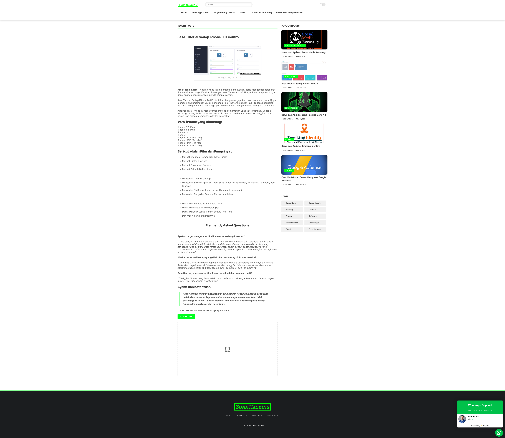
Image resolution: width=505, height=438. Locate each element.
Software (289, 139)
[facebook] (305, 18)
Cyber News (291, 203)
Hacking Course (200, 12)
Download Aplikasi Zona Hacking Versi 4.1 (303, 114)
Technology (314, 222)
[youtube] (326, 18)
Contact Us (241, 416)
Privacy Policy (272, 416)
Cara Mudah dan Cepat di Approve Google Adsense (303, 179)
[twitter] (309, 18)
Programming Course (224, 12)
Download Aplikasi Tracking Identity (300, 146)
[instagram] (322, 18)
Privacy (289, 216)
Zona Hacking (291, 77)
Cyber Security (315, 203)
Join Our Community (262, 12)
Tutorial (289, 170)
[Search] (250, 4)
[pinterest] (317, 18)
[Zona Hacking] (188, 6)
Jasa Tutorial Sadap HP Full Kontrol (299, 83)
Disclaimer (257, 416)
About (229, 416)
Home (184, 12)
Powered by (480, 426)
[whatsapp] (313, 18)
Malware (312, 209)
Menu (243, 12)
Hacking (289, 209)
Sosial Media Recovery (295, 45)
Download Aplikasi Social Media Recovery (303, 52)
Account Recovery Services (288, 12)
